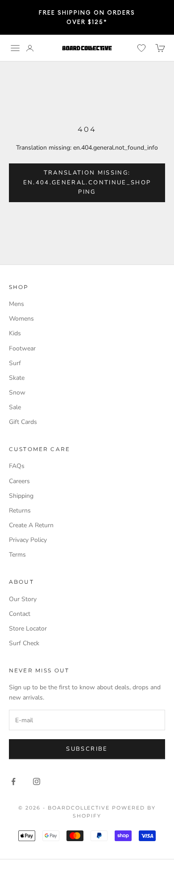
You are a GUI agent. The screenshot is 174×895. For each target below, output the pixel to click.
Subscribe (87, 749)
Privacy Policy (28, 540)
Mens (16, 304)
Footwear (22, 348)
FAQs (17, 466)
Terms (17, 554)
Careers (19, 481)
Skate (17, 378)
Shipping (21, 496)
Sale (15, 407)
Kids (15, 333)
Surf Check (24, 643)
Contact (19, 614)
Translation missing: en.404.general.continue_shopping (87, 182)
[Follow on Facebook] (13, 781)
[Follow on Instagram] (36, 781)
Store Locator (28, 628)
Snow (17, 392)
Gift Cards (23, 422)
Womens (21, 318)
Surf (15, 363)
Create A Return (31, 525)
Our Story (23, 599)
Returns (20, 510)
